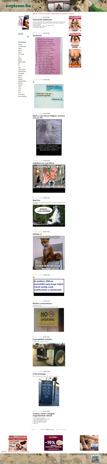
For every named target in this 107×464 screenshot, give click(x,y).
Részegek (20, 79)
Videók (19, 48)
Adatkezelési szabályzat (13, 451)
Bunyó (19, 52)
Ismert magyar (21, 69)
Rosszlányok (71, 13)
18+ (19, 56)
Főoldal (20, 44)
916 (42, 429)
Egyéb (19, 58)
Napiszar (20, 83)
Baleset (20, 50)
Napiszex (35, 13)
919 (50, 429)
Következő (63, 429)
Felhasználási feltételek (24, 451)
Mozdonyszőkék (22, 81)
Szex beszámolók (64, 13)
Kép (19, 63)
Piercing (20, 75)
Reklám (20, 77)
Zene (19, 90)
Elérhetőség (3, 451)
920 (52, 429)
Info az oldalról (22, 96)
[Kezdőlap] (18, 6)
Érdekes (20, 60)
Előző (34, 429)
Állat (19, 92)
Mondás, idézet (22, 61)
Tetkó (19, 86)
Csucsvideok (41, 13)
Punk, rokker (21, 94)
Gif (19, 65)
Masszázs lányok (55, 13)
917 (44, 429)
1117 (57, 429)
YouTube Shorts (22, 46)
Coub (19, 67)
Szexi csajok (21, 54)
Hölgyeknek (21, 73)
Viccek (19, 88)
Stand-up (20, 85)
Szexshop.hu (47, 13)
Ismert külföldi (22, 71)
